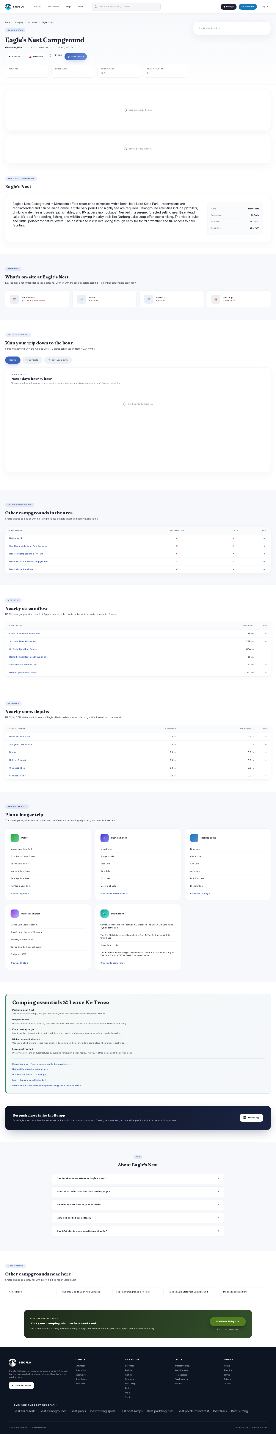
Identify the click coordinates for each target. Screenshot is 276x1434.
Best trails (220, 1411)
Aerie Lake (195, 871)
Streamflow (80, 1370)
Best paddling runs (160, 1411)
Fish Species (180, 1375)
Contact (227, 1383)
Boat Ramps (130, 1383)
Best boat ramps (131, 1411)
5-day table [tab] (32, 360)
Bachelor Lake (197, 886)
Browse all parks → (20, 893)
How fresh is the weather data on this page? (83, 1191)
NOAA (248, 1427)
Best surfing (239, 1411)
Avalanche (80, 1383)
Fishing (129, 1375)
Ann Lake (194, 863)
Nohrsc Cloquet (17, 760)
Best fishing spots (102, 1411)
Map (68, 6)
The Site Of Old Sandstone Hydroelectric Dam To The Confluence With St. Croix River (135, 936)
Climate (37, 6)
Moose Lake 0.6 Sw (19, 736)
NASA (260, 1427)
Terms (227, 1375)
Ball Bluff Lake (197, 878)
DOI (265, 1427)
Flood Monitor (181, 1379)
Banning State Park (20, 878)
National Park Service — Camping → (30, 1069)
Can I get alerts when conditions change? (82, 1231)
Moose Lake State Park (21, 569)
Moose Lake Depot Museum (24, 925)
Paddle (128, 1370)
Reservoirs (80, 1375)
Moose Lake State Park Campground (28, 561)
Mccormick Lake (108, 886)
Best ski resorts (25, 1411)
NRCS (254, 1427)
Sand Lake (105, 871)
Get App (230, 7)
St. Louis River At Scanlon (22, 641)
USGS (242, 1427)
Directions (36, 56)
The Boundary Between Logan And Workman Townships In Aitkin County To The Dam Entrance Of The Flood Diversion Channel (137, 954)
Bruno (12, 752)
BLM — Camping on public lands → (29, 1080)
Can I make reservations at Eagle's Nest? (81, 1178)
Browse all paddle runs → (112, 963)
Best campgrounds (53, 1411)
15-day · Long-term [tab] (58, 360)
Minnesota (32, 22)
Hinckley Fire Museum (22, 939)
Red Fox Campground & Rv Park (26, 554)
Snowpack (80, 1366)
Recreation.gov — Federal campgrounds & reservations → (41, 1064)
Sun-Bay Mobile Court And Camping (28, 546)
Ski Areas (129, 1366)
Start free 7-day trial (227, 1321)
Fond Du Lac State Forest (23, 856)
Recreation (53, 6)
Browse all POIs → (19, 963)
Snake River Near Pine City (22, 664)
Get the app (251, 1117)
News (80, 6)
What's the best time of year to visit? (79, 1204)
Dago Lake (105, 863)
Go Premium (248, 7)
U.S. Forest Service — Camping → (29, 1074)
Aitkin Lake (195, 856)
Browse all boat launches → (114, 893)
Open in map (76, 56)
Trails (127, 1393)
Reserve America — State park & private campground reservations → (47, 1085)
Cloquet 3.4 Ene (17, 775)
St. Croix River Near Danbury (24, 649)
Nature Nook (15, 538)
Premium (228, 1370)
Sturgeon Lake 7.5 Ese (20, 744)
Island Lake (106, 849)
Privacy (227, 1379)
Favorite (14, 56)
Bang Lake (195, 849)
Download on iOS (23, 1385)
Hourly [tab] (12, 360)
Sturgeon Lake (107, 856)
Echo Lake (105, 878)
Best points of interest (193, 1411)
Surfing (128, 1397)
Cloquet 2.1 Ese (17, 768)
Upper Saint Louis (109, 945)
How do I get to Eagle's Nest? (74, 1217)
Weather (178, 1383)
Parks (127, 1388)
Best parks (78, 1411)
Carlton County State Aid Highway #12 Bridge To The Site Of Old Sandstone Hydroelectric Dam (136, 926)
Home (7, 22)
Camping (19, 22)
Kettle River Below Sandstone (24, 633)
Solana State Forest (20, 863)
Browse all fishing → (200, 893)
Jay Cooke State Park (20, 886)
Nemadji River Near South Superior (27, 657)
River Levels (81, 1379)
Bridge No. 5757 (18, 954)
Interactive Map (182, 1366)
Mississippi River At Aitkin (23, 672)
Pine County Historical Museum (26, 932)
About (227, 1366)
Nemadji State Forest (21, 871)
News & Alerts (181, 1370)
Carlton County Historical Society (26, 947)
